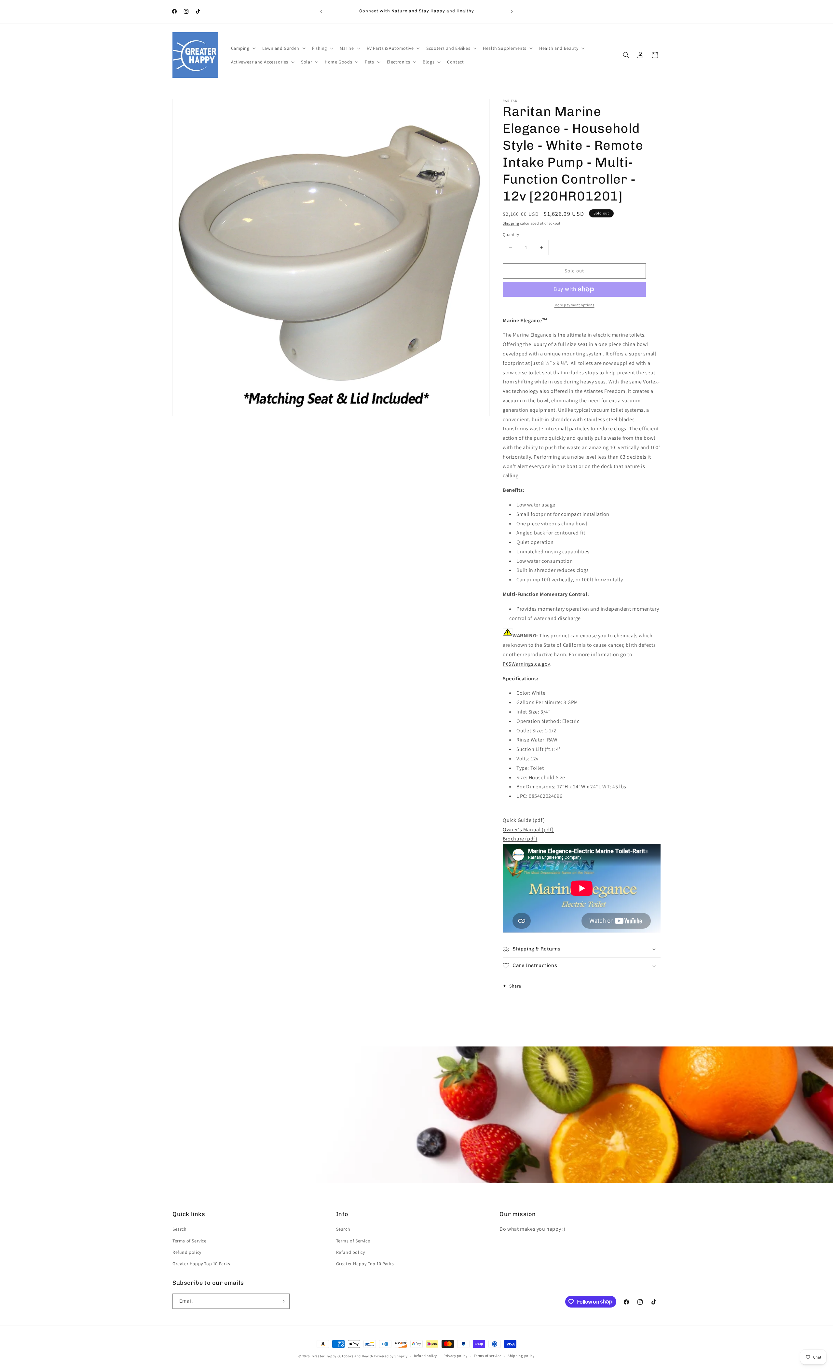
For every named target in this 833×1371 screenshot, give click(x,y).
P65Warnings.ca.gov (526, 663)
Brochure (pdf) (520, 838)
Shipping (511, 223)
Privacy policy (456, 1355)
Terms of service (487, 1355)
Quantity (511, 234)
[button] (242, 48)
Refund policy (186, 1252)
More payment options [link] (574, 304)
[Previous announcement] (321, 11)
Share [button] (515, 986)
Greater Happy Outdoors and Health (342, 1356)
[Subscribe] (282, 1301)
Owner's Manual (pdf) (528, 829)
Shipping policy (521, 1355)
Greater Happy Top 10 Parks (201, 1264)
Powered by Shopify (391, 1356)
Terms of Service (189, 1241)
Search (179, 1229)
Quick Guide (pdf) (524, 820)
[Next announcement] (512, 11)
